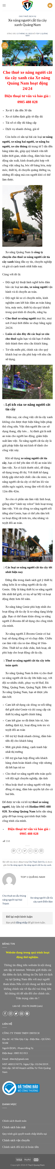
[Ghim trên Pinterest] (35, 850)
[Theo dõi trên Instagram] (10, 1013)
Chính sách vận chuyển (16, 1140)
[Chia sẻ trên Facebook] (19, 850)
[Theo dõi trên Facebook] (5, 1013)
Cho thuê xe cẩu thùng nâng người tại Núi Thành (14, 899)
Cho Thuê (23, 16)
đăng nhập (21, 922)
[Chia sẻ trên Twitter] (24, 850)
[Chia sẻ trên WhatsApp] (13, 850)
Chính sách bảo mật (14, 1127)
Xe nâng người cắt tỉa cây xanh (37, 865)
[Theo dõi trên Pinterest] (27, 1013)
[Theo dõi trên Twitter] (16, 1013)
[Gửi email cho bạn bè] (30, 850)
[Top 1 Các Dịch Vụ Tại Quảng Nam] (27, 5)
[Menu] (4, 5)
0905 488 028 (27, 102)
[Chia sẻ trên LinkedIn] (41, 850)
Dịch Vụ (32, 16)
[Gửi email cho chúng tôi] (21, 1013)
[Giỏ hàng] (50, 5)
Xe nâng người (16, 865)
